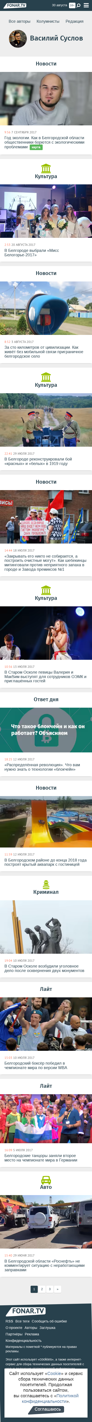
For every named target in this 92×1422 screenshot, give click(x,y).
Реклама (32, 1334)
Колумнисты (48, 21)
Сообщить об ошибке (49, 1321)
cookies (46, 1359)
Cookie (54, 1373)
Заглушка (47, 1327)
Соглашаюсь (48, 1409)
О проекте (14, 1327)
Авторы (31, 1327)
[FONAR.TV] (14, 6)
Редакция (75, 21)
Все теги (22, 1321)
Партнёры (14, 1334)
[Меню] (86, 5)
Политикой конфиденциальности (50, 1398)
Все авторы (19, 21)
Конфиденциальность (24, 1340)
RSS (9, 1321)
